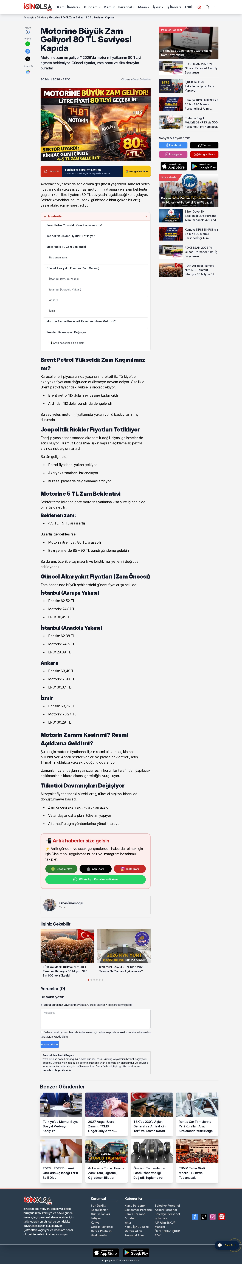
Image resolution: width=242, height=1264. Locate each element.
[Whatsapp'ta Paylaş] (27, 43)
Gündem (90, 7)
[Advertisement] (188, 301)
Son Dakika (98, 1205)
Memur (109, 7)
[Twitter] (204, 1217)
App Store (98, 868)
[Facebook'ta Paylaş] (27, 51)
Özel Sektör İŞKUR (167, 1231)
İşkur (157, 7)
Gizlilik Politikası (102, 1227)
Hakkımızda (99, 1235)
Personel (125, 7)
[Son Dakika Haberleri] (199, 7)
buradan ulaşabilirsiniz (57, 1070)
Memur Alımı (133, 1231)
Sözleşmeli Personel (139, 1210)
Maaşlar (160, 1227)
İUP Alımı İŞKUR (165, 1222)
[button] (146, 947)
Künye (95, 1222)
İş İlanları (174, 7)
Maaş (142, 7)
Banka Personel (135, 1214)
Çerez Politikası (101, 1231)
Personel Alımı (134, 1235)
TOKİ (188, 7)
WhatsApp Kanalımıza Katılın (98, 879)
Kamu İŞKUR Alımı (137, 1227)
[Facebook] (195, 1217)
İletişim (96, 1218)
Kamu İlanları (67, 7)
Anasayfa (29, 17)
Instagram (132, 868)
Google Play (64, 868)
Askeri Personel (166, 1210)
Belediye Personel (167, 1205)
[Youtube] (221, 1216)
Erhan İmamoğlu (71, 903)
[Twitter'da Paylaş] (27, 59)
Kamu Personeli (135, 1205)
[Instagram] (213, 1217)
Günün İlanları (100, 1214)
